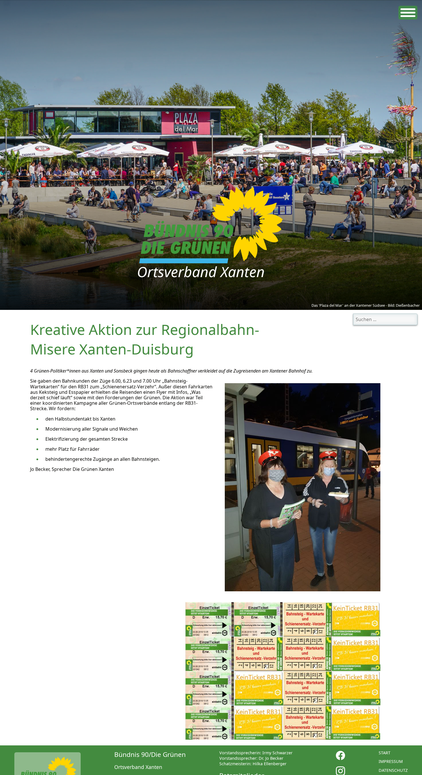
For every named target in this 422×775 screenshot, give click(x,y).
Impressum (391, 761)
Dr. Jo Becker (271, 758)
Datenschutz (393, 770)
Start (384, 752)
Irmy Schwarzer (277, 752)
